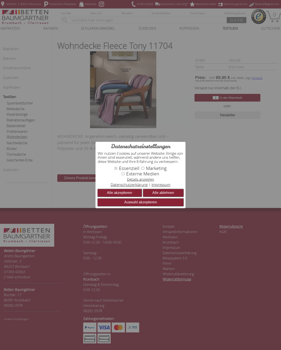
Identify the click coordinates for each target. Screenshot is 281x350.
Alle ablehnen (163, 193)
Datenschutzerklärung (129, 184)
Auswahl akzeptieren (140, 202)
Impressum (160, 184)
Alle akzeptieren (119, 193)
